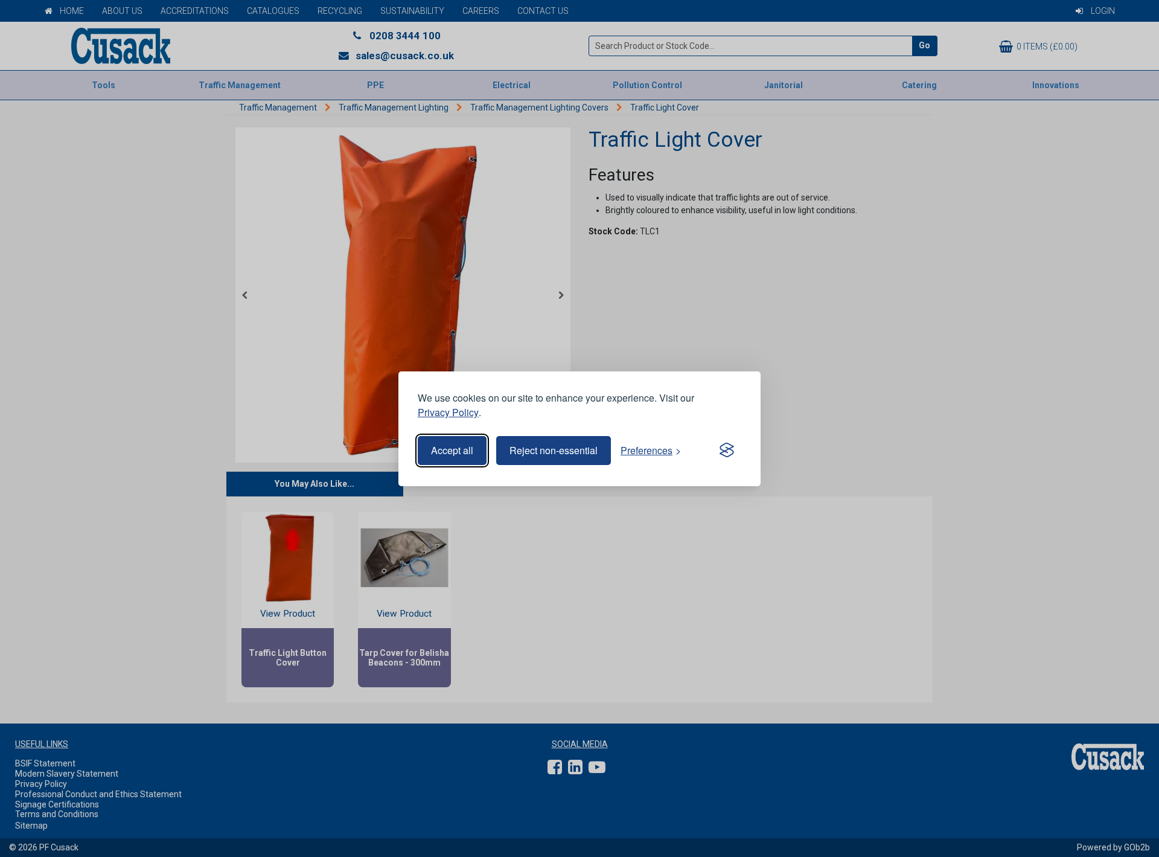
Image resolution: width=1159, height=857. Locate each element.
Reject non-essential (553, 450)
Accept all (452, 450)
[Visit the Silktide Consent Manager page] (726, 450)
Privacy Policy (448, 412)
